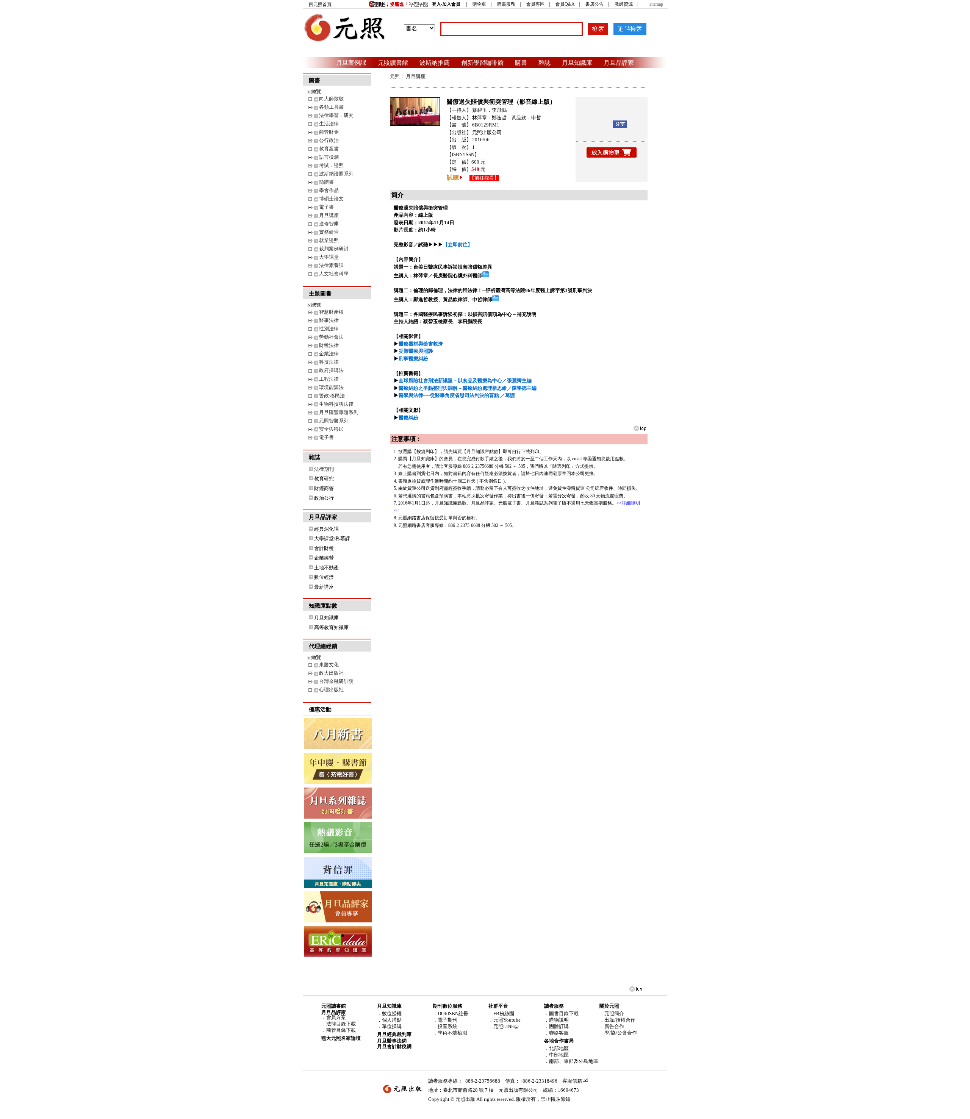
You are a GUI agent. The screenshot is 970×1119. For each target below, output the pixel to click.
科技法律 (329, 362)
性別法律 (329, 328)
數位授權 (392, 1013)
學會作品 (329, 190)
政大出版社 (331, 673)
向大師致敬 (331, 99)
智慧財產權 (331, 312)
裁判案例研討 (334, 249)
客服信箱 (572, 1081)
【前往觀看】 (484, 178)
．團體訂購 (556, 1026)
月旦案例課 (351, 62)
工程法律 (329, 379)
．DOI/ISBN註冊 (450, 1013)
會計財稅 (324, 548)
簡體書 (326, 182)
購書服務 (506, 4)
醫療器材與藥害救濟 (421, 344)
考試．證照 (331, 165)
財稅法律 (329, 345)
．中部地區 (556, 1055)
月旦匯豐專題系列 (338, 412)
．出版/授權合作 (617, 1020)
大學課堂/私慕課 (332, 538)
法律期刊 (324, 469)
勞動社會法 (331, 337)
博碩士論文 (331, 199)
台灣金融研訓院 (336, 681)
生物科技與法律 (336, 404)
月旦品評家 (619, 62)
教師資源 (624, 4)
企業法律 (329, 353)
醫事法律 (329, 320)
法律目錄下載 (341, 1024)
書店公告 (594, 4)
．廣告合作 (611, 1026)
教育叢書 (329, 149)
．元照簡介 (611, 1013)
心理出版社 (331, 689)
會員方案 (336, 1017)
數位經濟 (324, 577)
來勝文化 (329, 664)
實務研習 (329, 232)
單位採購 (392, 1026)
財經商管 (324, 488)
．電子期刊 (445, 1020)
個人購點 (392, 1020)
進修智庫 (329, 224)
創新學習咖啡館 (482, 62)
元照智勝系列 (334, 421)
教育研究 (324, 478)
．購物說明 (556, 1020)
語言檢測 (329, 157)
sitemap (656, 4)
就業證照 (329, 240)
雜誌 (544, 62)
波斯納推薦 (434, 62)
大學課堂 (329, 257)
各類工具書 (331, 107)
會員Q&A (564, 4)
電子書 (326, 207)
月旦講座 (329, 215)
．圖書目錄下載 (561, 1013)
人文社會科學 (334, 274)
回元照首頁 (320, 4)
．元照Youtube (504, 1020)
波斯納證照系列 (336, 174)
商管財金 (329, 132)
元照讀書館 (393, 62)
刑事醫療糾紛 (413, 358)
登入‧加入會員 (446, 4)
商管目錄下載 (341, 1030)
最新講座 (324, 587)
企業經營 (324, 558)
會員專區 (535, 4)
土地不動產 (326, 567)
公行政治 (329, 140)
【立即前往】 (457, 244)
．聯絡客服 (556, 1033)
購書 (521, 62)
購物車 (479, 4)
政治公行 (324, 498)
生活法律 (329, 124)
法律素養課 (331, 265)
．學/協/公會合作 (618, 1033)
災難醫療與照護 (416, 351)
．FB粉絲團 (501, 1013)
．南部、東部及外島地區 (571, 1061)
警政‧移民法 (332, 396)
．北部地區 (556, 1048)
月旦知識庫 (577, 62)
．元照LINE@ (503, 1026)
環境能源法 (331, 387)
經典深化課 (326, 529)
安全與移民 (331, 429)
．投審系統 (445, 1026)
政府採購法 (331, 370)
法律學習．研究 (336, 115)
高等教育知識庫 (331, 627)
